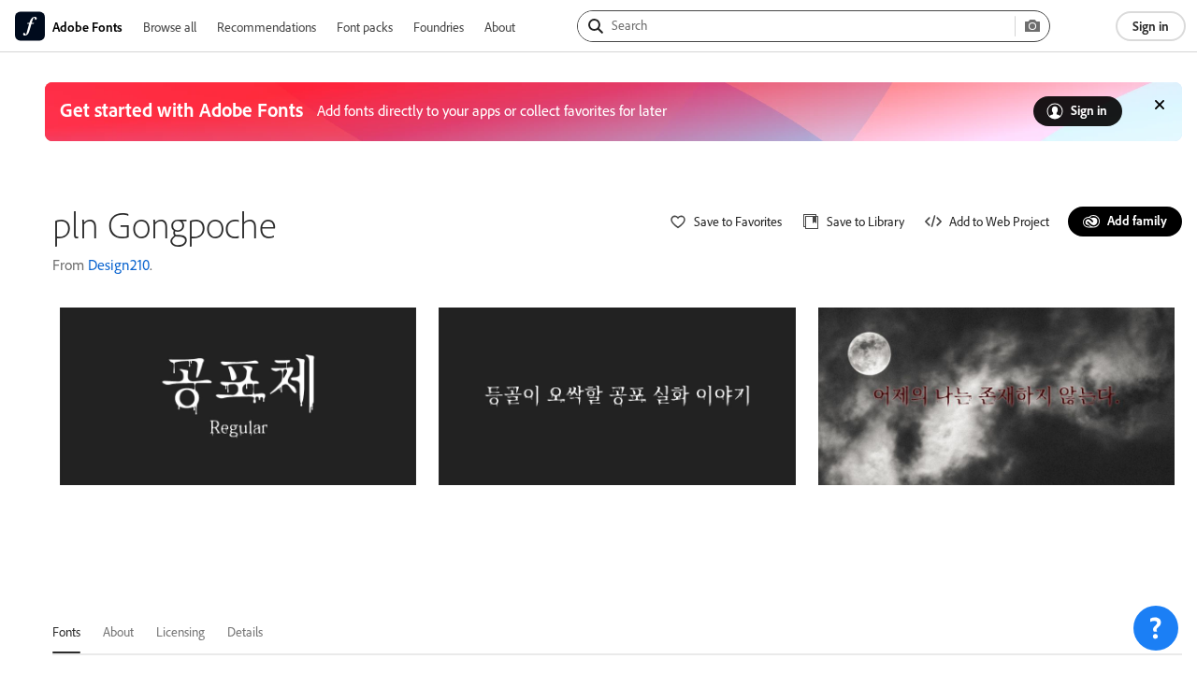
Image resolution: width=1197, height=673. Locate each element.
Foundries (438, 27)
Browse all (169, 27)
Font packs (365, 27)
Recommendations (266, 27)
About (499, 27)
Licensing (180, 631)
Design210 (119, 264)
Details (245, 631)
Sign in (1150, 26)
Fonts (66, 631)
